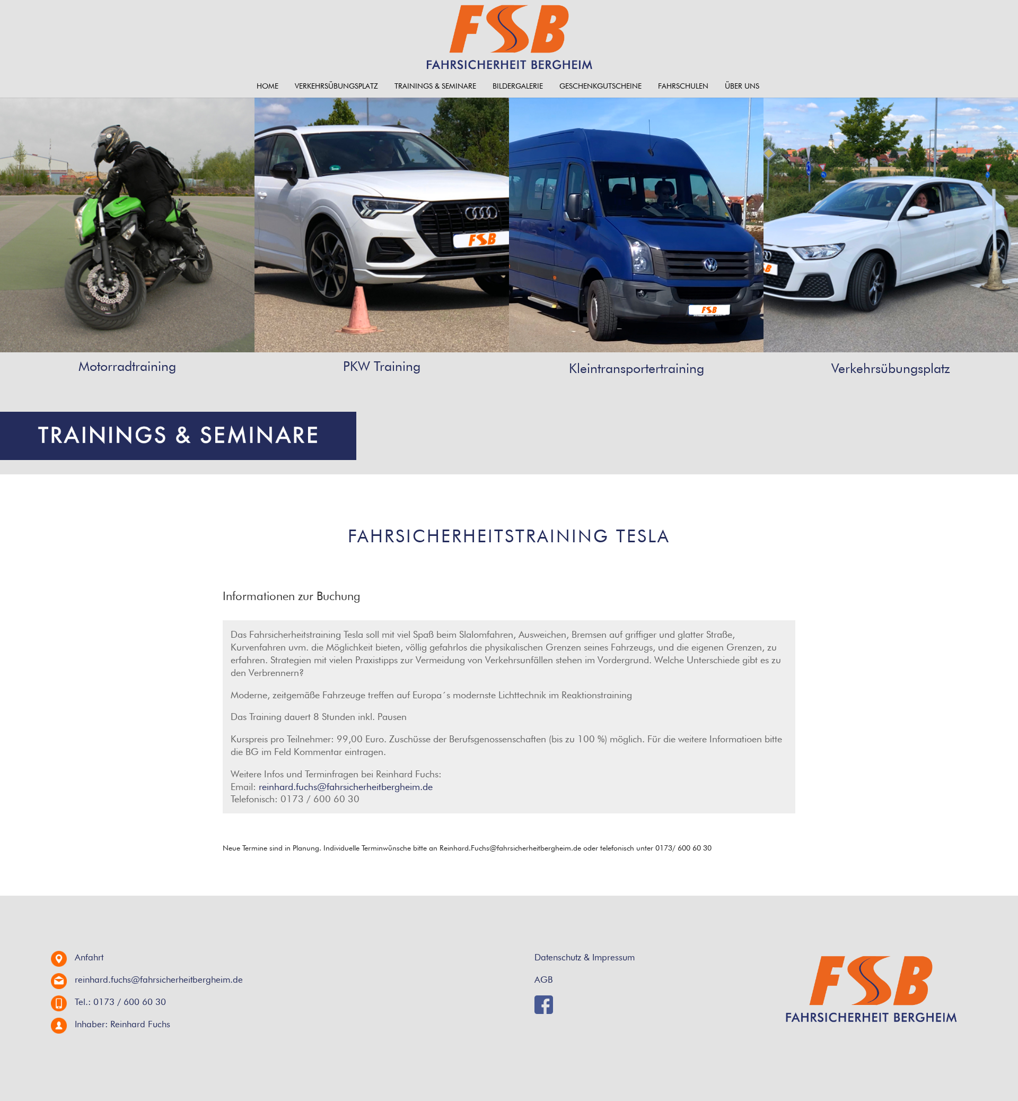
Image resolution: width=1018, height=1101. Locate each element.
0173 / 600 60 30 (129, 1001)
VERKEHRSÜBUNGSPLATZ (336, 86)
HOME (267, 86)
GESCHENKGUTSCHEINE (600, 86)
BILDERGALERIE (518, 86)
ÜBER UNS (742, 86)
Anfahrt (89, 957)
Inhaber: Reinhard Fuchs (122, 1024)
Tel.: (83, 1001)
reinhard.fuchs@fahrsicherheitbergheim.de (346, 786)
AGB (543, 979)
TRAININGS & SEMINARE (435, 86)
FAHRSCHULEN (683, 86)
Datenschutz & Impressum (584, 957)
